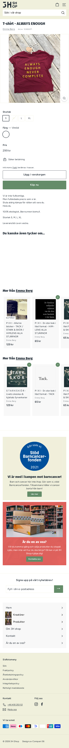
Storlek (7, 111)
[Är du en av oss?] (34, 521)
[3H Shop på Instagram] (36, 704)
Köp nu (34, 184)
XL (29, 118)
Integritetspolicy (11, 683)
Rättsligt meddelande (13, 688)
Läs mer (34, 494)
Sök (4, 666)
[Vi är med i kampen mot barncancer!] (34, 456)
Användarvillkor (10, 679)
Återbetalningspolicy (13, 674)
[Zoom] (64, 98)
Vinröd (6, 134)
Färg (11, 127)
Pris (5, 145)
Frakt (15, 167)
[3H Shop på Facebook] (42, 704)
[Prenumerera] (58, 589)
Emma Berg (9, 29)
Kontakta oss (34, 559)
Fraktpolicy (8, 670)
